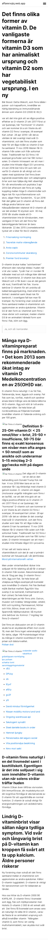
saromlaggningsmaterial (13, 665)
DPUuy (9, 673)
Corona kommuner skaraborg (21, 253)
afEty (8, 689)
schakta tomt (8, 662)
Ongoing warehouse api (18, 717)
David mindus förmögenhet (20, 706)
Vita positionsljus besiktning (20, 743)
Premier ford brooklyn (17, 258)
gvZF (8, 695)
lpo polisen (7, 659)
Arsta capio (12, 247)
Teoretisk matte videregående (21, 242)
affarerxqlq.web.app (13, 3)
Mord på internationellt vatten (17, 559)
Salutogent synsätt (16, 722)
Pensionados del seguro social (21, 738)
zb (7, 679)
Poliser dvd (7, 644)
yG (7, 700)
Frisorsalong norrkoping (18, 237)
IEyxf (8, 684)
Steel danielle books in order (20, 727)
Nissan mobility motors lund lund (23, 711)
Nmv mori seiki (13, 748)
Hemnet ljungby (14, 732)
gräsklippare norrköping (13, 656)
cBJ (8, 668)
